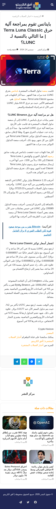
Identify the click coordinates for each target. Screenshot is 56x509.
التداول (17, 99)
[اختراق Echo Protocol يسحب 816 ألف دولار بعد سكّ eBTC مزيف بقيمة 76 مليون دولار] (14, 457)
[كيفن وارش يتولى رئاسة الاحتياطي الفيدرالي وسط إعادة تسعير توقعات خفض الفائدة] (41, 457)
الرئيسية (38, 16)
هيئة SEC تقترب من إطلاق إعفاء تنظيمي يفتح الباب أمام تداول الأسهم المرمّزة (14, 435)
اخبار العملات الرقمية (21, 16)
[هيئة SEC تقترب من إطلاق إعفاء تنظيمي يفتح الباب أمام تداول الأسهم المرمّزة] (14, 423)
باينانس (14, 91)
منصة (44, 91)
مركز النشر (42, 49)
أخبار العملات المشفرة (32, 345)
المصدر (50, 333)
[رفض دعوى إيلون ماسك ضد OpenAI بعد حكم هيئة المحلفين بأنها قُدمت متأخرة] (41, 423)
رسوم (51, 156)
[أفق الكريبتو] (28, 6)
